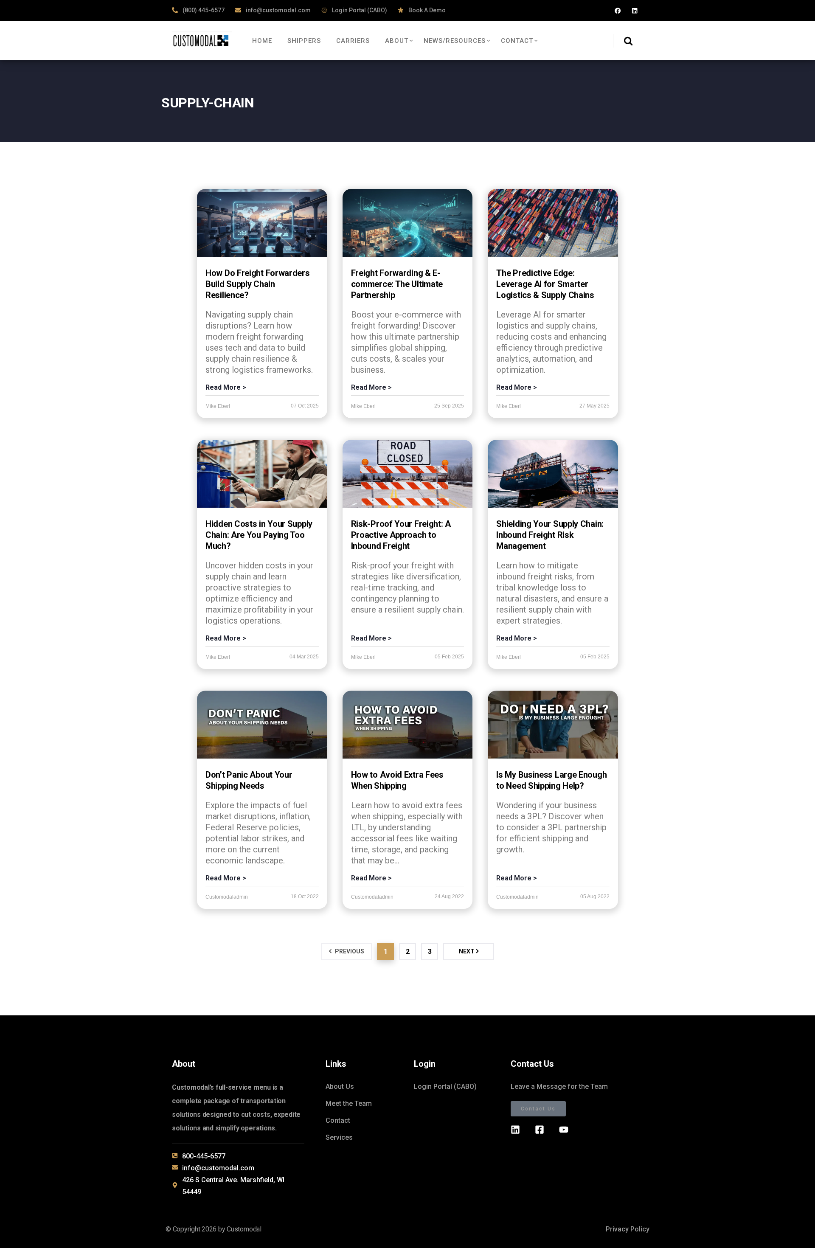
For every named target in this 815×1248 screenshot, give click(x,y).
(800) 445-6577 (203, 10)
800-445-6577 (203, 1156)
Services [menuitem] (339, 1137)
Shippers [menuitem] (304, 41)
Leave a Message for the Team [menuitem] (559, 1086)
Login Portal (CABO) (359, 10)
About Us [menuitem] (340, 1086)
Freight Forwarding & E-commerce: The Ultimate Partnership (397, 284)
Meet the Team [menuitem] (349, 1103)
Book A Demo (426, 10)
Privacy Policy (627, 1229)
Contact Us (538, 1109)
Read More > (225, 387)
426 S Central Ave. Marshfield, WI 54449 (233, 1186)
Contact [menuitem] (517, 41)
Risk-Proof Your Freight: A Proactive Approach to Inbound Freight (401, 535)
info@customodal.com (277, 10)
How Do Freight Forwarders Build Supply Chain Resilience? (257, 284)
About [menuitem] (396, 41)
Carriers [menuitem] (353, 41)
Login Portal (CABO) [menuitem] (445, 1086)
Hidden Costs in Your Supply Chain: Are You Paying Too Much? (258, 535)
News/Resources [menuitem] (455, 41)
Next (467, 951)
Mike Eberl (217, 406)
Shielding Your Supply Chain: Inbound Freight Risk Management (550, 535)
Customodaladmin (226, 897)
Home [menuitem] (262, 41)
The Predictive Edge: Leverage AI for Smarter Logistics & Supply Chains (545, 284)
